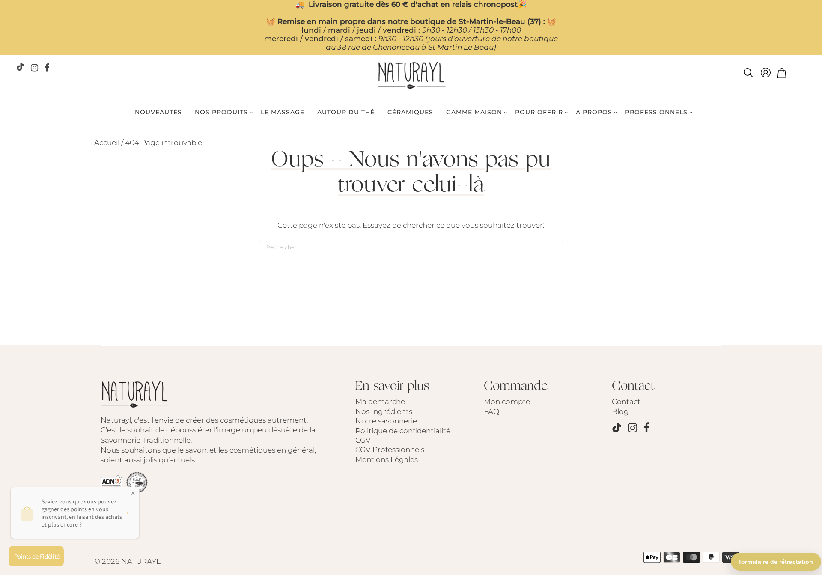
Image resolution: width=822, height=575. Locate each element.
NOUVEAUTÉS (158, 112)
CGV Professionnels (389, 449)
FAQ (491, 411)
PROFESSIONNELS (656, 112)
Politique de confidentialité (402, 430)
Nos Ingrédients (383, 411)
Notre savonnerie (386, 421)
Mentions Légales (386, 459)
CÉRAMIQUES (410, 112)
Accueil (106, 142)
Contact (626, 401)
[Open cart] (781, 74)
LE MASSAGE (282, 112)
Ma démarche (380, 401)
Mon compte (507, 401)
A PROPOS (594, 112)
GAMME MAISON (474, 112)
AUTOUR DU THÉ (346, 112)
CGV (363, 440)
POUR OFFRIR (539, 112)
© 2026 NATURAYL (127, 561)
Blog (620, 411)
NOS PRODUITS (221, 112)
